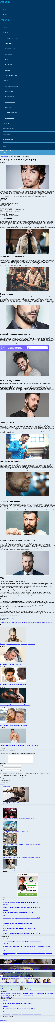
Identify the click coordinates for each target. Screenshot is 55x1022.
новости (16, 995)
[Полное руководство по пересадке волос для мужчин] (13, 641)
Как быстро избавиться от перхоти (11, 664)
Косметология (8, 64)
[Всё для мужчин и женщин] (5, 2)
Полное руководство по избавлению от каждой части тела (19, 745)
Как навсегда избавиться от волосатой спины (15, 705)
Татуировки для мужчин (11, 112)
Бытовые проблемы (8, 139)
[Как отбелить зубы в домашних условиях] (13, 722)
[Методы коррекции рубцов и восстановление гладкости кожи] (10, 868)
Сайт (1, 770)
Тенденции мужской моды (11, 86)
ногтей (21, 995)
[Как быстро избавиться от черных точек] (13, 682)
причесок (31, 995)
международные (37, 993)
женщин (13, 993)
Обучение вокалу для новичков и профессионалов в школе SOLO (19, 818)
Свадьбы (7, 70)
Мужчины (5, 80)
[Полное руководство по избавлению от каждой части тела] (13, 743)
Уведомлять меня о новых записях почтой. (12, 778)
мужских (52, 993)
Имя (1, 765)
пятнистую (11, 618)
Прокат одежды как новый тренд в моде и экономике (17, 963)
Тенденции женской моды (11, 38)
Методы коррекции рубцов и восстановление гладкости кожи (18, 870)
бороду (2, 618)
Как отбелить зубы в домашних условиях (13, 725)
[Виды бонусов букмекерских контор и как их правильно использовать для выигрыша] (10, 856)
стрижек (2, 997)
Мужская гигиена (9, 118)
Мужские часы (8, 107)
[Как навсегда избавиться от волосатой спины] (13, 702)
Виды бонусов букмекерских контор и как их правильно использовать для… (21, 857)
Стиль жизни (6, 123)
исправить (6, 618)
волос (1, 993)
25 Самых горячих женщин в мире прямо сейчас (15, 976)
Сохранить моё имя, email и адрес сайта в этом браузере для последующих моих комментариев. (26, 773)
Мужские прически (10, 102)
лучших (26, 993)
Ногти (6, 59)
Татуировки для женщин (11, 75)
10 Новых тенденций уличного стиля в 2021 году (15, 989)
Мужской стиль (9, 91)
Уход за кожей (8, 54)
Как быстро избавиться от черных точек (13, 684)
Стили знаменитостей (8, 128)
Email (1, 768)
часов (12, 997)
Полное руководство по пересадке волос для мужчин (17, 644)
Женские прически (10, 48)
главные (6, 993)
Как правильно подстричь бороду (11, 802)
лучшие (20, 993)
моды (47, 993)
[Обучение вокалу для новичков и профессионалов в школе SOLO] (10, 817)
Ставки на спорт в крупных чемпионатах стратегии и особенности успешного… (22, 844)
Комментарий (3, 763)
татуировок (7, 997)
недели (9, 996)
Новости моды (6, 134)
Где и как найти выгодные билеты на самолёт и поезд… (16, 831)
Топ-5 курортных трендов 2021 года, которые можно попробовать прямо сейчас (26, 982)
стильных (49, 995)
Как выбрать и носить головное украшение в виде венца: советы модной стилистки (27, 969)
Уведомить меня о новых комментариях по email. (14, 775)
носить (25, 995)
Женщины (5, 32)
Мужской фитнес (9, 96)
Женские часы (9, 43)
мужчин (3, 996)
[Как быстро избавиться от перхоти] (13, 661)
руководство (36, 995)
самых (41, 995)
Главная (2, 156)
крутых (17, 993)
